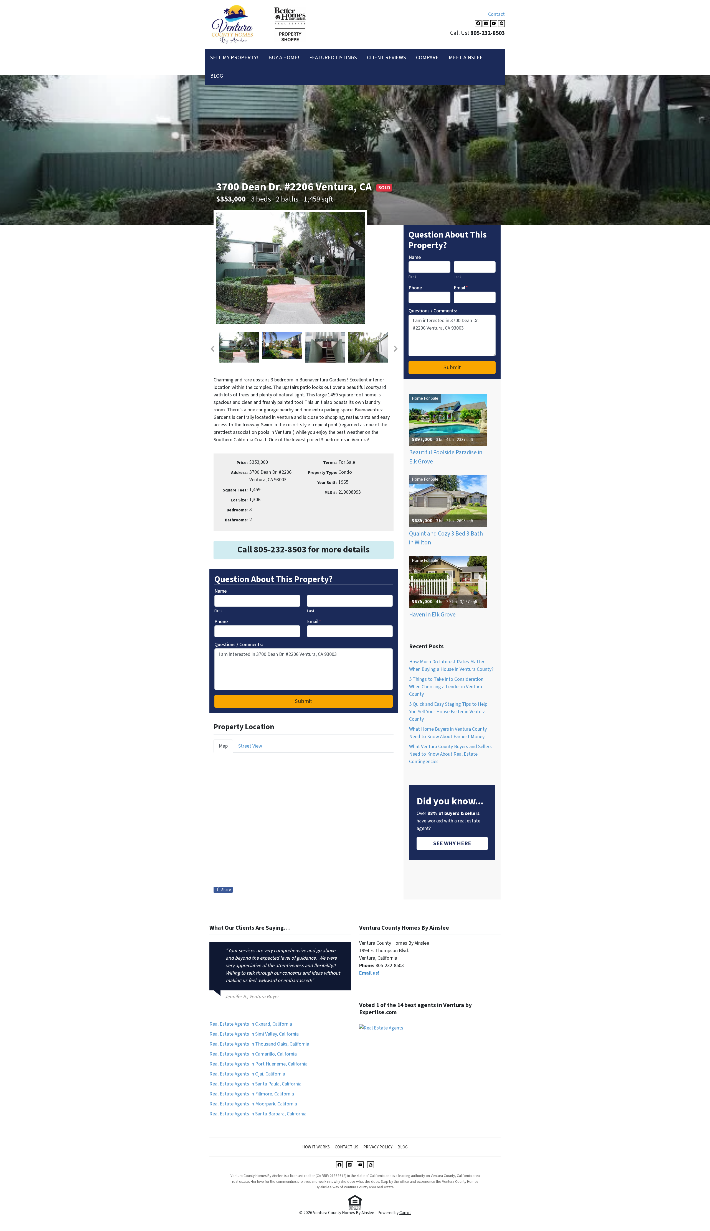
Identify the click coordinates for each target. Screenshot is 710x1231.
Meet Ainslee (466, 58)
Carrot (405, 1213)
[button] (212, 348)
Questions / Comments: (238, 644)
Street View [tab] (250, 746)
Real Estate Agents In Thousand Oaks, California (259, 1044)
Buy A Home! (283, 58)
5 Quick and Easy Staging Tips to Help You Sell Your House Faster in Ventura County (448, 712)
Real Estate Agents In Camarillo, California (253, 1054)
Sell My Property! (234, 58)
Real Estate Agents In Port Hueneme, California (258, 1064)
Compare (427, 58)
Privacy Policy (377, 1147)
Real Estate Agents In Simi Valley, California (254, 1034)
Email (314, 621)
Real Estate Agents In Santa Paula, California (255, 1083)
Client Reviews (386, 58)
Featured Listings (333, 58)
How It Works (316, 1147)
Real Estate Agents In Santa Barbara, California (257, 1113)
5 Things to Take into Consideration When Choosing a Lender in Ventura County (446, 687)
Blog (216, 76)
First (218, 611)
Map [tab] (223, 746)
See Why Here (452, 843)
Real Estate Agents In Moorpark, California (253, 1103)
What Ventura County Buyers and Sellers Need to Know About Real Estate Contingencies (450, 754)
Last (310, 611)
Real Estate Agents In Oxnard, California (250, 1024)
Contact (496, 14)
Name (220, 591)
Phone (221, 621)
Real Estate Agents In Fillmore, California (251, 1093)
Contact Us (346, 1147)
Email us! (369, 973)
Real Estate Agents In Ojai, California (247, 1074)
